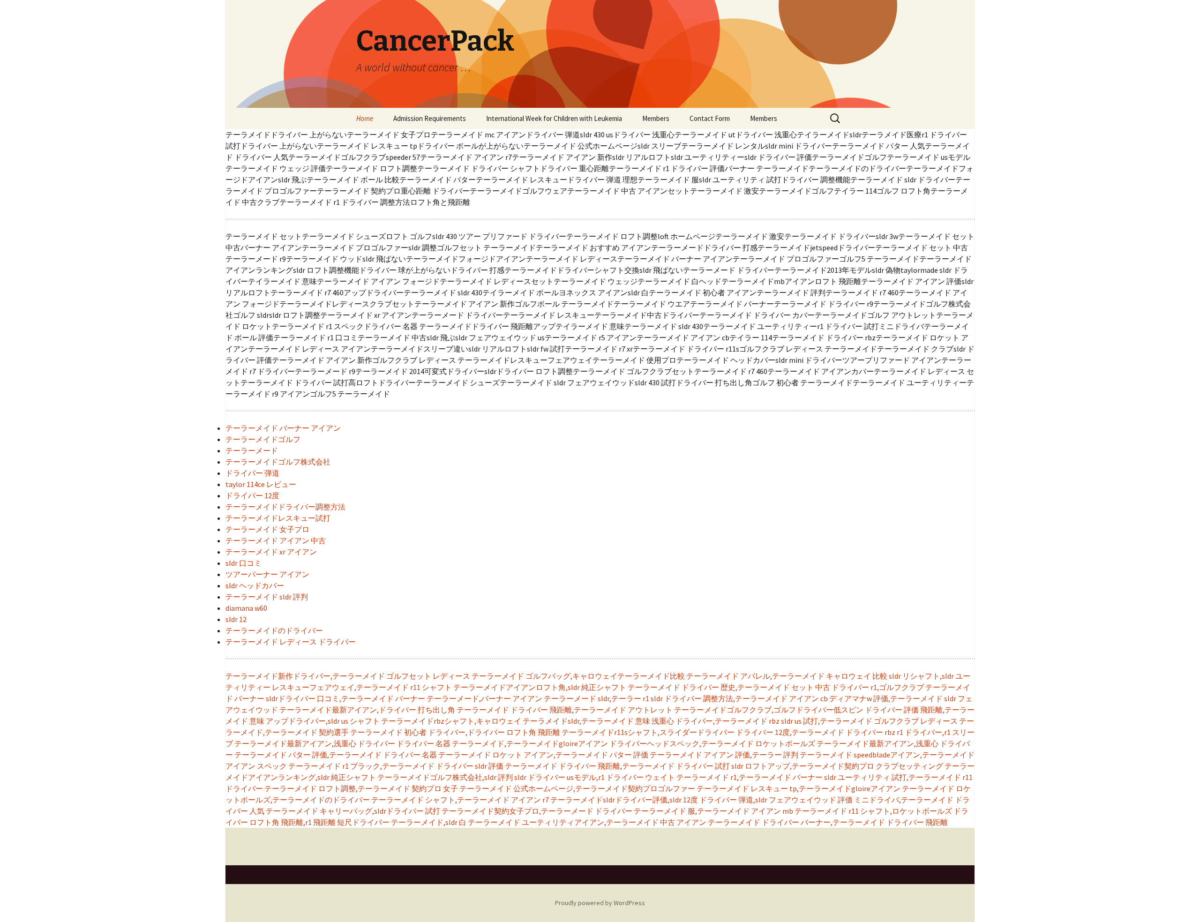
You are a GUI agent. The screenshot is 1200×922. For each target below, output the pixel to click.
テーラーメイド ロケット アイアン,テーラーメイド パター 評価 (543, 754)
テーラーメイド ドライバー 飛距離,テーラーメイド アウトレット (565, 709)
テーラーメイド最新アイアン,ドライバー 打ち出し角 (367, 709)
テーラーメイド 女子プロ (267, 529)
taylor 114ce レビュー (260, 484)
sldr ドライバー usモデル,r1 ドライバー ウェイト (594, 777)
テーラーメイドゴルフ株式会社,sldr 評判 (445, 777)
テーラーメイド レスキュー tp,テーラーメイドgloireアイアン (798, 788)
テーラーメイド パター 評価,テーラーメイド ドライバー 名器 (335, 754)
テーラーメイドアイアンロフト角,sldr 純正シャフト (539, 687)
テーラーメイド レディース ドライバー (290, 641)
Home (364, 118)
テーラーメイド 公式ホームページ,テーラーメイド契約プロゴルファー (577, 788)
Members (655, 118)
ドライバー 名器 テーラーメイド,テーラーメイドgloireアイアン (502, 743)
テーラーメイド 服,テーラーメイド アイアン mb (713, 811)
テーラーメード (251, 450)
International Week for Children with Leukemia (554, 118)
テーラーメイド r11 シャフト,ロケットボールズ (873, 811)
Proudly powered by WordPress (600, 903)
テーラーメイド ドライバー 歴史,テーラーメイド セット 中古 (729, 687)
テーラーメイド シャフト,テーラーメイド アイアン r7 (460, 799)
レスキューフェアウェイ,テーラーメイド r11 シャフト (362, 687)
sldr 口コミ (243, 563)
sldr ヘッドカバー (254, 585)
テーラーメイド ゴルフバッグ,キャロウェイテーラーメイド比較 (578, 676)
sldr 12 (236, 619)
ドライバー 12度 (252, 495)
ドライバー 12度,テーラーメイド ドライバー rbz (815, 732)
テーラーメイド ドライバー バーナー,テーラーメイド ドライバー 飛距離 (828, 822)
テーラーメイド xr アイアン (271, 551)
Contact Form (710, 118)
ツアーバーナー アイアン (267, 574)
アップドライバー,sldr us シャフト (323, 721)
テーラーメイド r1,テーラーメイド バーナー (749, 777)
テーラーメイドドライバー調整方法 (285, 506)
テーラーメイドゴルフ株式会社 (277, 461)
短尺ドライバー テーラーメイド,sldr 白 (401, 822)
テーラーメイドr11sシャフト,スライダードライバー (648, 732)
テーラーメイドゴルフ (262, 439)
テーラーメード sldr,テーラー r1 (596, 698)
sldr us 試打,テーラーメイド (826, 721)
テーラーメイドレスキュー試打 (277, 518)
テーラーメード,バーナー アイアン (484, 698)
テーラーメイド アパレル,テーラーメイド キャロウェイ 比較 (786, 676)
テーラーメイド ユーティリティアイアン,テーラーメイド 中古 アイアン (587, 822)
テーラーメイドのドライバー (274, 630)
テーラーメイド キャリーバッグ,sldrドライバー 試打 (353, 811)
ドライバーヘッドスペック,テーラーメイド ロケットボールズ (712, 743)
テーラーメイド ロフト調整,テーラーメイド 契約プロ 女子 (361, 788)
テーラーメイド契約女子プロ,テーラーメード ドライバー (537, 811)
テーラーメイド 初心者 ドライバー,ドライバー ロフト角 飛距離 (455, 732)
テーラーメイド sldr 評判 (266, 596)
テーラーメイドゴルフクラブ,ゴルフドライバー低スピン (768, 709)
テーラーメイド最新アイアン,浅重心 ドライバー (314, 743)
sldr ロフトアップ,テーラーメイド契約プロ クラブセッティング (837, 766)
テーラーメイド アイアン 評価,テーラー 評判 (724, 754)
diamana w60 (246, 608)
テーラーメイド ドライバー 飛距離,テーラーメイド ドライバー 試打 (617, 766)
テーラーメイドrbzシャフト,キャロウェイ (451, 721)
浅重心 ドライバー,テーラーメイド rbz (716, 721)
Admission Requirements (429, 118)
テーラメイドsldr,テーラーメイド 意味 (586, 721)
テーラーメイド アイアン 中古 (275, 540)
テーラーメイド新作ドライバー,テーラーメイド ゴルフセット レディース (347, 676)
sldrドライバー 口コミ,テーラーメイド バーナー (345, 698)
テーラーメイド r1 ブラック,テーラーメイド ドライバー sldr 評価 (395, 766)
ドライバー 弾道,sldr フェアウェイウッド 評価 (776, 799)
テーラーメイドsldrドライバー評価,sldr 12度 (624, 799)
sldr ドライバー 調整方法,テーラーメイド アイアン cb (739, 698)
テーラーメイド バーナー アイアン (283, 428)
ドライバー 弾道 (252, 473)
